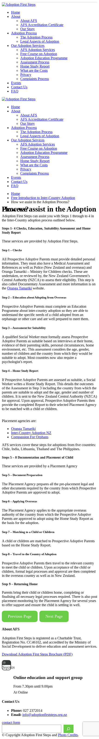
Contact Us (19, 87)
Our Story (27, 29)
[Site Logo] (18, 4)
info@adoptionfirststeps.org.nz (44, 715)
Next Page (54, 616)
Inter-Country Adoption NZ (31, 433)
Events (16, 83)
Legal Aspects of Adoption (39, 41)
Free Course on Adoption (38, 54)
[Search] (68, 729)
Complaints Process (34, 79)
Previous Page (20, 616)
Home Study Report (35, 66)
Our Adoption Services (27, 46)
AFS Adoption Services (37, 50)
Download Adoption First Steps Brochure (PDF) (37, 654)
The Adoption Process (36, 37)
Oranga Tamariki (19, 288)
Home (15, 12)
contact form (11, 722)
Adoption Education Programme (43, 58)
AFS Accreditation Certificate (41, 25)
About (15, 16)
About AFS (28, 21)
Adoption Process (24, 33)
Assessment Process (34, 62)
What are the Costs (34, 70)
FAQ (14, 91)
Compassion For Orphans (29, 437)
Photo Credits (68, 735)
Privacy (25, 75)
